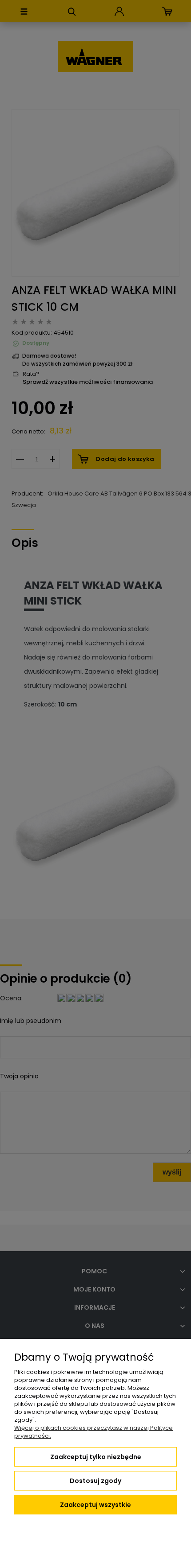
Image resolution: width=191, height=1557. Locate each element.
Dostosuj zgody (95, 1480)
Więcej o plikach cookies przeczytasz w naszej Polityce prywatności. (93, 1432)
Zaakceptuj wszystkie (95, 1504)
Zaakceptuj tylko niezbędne (95, 1456)
